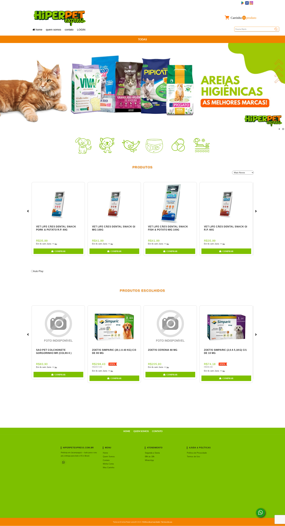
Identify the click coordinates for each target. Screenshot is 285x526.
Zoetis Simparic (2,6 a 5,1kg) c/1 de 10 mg (225, 351)
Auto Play (38, 271)
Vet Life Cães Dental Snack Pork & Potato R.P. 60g (56, 228)
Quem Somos (53, 29)
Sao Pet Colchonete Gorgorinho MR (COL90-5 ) (54, 351)
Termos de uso (166, 522)
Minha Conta (108, 464)
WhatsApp (149, 460)
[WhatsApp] (63, 462)
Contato (69, 29)
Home (39, 29)
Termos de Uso (193, 456)
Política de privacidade (151, 522)
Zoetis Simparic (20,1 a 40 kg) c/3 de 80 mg (114, 351)
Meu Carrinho (108, 467)
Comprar (60, 251)
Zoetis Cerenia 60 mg (162, 350)
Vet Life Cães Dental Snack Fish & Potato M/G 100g (168, 228)
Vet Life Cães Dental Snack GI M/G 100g (113, 228)
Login (81, 29)
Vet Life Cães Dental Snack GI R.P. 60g (225, 228)
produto (243, 18)
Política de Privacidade (197, 453)
